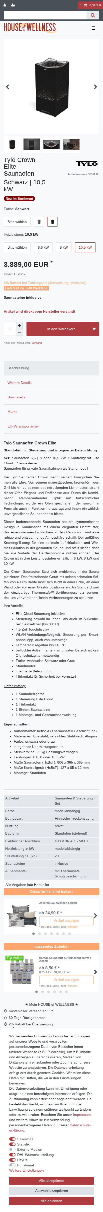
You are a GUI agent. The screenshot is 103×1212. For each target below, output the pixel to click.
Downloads (16, 397)
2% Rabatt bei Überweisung (31, 1024)
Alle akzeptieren (51, 1181)
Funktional (25, 1165)
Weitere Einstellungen (26, 1170)
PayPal (22, 1160)
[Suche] (92, 15)
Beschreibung (18, 368)
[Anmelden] (5, 5)
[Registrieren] (14, 5)
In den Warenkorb (61, 329)
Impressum (82, 1115)
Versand (36, 342)
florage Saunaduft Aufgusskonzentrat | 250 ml (65, 959)
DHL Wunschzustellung (35, 1155)
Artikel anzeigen (66, 921)
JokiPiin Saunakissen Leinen (58, 902)
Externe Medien (29, 1149)
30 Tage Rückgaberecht (27, 1018)
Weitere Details (20, 383)
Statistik (23, 1144)
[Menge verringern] (19, 332)
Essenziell (25, 1139)
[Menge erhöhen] (19, 325)
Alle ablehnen (51, 1201)
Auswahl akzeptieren (51, 1191)
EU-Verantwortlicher (23, 426)
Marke (13, 412)
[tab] (51, 368)
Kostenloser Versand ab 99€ (31, 1011)
